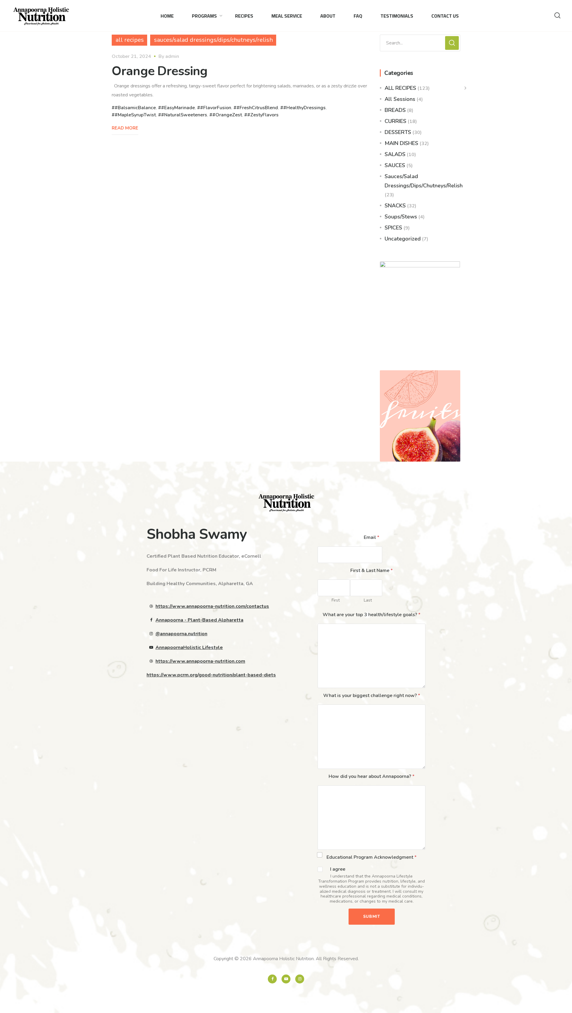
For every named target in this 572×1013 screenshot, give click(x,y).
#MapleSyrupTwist (135, 115)
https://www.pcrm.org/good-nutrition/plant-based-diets (211, 675)
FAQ (358, 15)
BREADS (395, 110)
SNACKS (395, 205)
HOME (167, 15)
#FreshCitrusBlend (257, 107)
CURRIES (395, 121)
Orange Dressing (159, 71)
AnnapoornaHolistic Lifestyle (189, 647)
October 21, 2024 (131, 56)
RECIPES (244, 15)
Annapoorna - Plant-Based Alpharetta (199, 620)
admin (172, 56)
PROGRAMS (204, 15)
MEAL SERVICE (286, 15)
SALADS (395, 154)
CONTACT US (445, 15)
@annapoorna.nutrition (181, 633)
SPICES (393, 227)
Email (371, 537)
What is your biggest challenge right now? (371, 695)
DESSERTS (398, 132)
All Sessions (400, 99)
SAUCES (395, 165)
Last (368, 600)
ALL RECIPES (400, 88)
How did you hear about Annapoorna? (371, 776)
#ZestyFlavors (263, 115)
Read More (125, 128)
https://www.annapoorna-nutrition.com (200, 661)
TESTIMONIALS (396, 15)
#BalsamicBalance (135, 107)
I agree (337, 869)
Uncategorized (403, 238)
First (336, 600)
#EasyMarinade (178, 107)
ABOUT (327, 15)
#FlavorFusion (215, 107)
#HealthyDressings (304, 107)
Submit (371, 916)
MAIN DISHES (401, 143)
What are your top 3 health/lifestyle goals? (371, 614)
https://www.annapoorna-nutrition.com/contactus (212, 606)
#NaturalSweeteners (184, 115)
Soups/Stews (401, 216)
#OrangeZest (227, 115)
